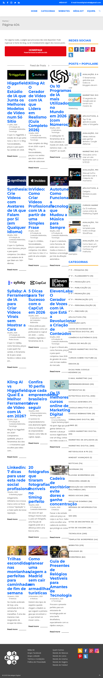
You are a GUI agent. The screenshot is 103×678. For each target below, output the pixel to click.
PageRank (74, 469)
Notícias (56, 510)
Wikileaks (74, 551)
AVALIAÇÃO (88, 74)
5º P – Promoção (77, 294)
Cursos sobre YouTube (81, 358)
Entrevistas (75, 390)
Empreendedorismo (39, 413)
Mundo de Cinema (60, 659)
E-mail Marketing (78, 378)
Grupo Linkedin (34, 656)
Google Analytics (78, 408)
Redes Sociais (14, 339)
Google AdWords (78, 402)
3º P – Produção (77, 282)
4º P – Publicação (78, 288)
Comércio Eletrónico (80, 337)
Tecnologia (13, 131)
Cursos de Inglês (78, 343)
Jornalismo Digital (79, 419)
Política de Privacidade (37, 662)
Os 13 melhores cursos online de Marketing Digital (90, 211)
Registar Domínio (78, 501)
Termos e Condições (36, 659)
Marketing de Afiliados (82, 440)
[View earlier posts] (48, 65)
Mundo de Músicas (60, 653)
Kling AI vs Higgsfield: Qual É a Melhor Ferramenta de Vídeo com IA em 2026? (18, 399)
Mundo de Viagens (60, 662)
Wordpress (75, 557)
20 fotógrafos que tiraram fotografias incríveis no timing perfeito (39, 484)
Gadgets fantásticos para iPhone (89, 194)
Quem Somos (58, 650)
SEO (70, 516)
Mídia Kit (31, 650)
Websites (74, 545)
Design (72, 364)
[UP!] (99, 675)
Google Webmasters (80, 414)
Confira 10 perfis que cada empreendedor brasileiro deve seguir (43, 395)
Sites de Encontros (79, 522)
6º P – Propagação (78, 299)
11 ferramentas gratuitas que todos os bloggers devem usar (83, 83)
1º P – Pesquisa (76, 270)
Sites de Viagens (78, 528)
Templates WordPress (81, 539)
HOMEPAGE (35, 51)
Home (5, 21)
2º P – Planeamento (79, 276)
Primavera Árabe (78, 481)
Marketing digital (36, 415)
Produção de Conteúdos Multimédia (17, 128)
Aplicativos (57, 130)
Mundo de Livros (59, 656)
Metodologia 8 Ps (78, 452)
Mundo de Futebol (60, 665)
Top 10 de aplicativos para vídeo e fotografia (90, 121)
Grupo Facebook (34, 653)
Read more (12, 156)
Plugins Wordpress (79, 475)
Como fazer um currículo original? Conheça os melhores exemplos (83, 249)
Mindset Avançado (79, 457)
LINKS (71, 425)
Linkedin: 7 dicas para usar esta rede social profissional (19, 478)
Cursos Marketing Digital (83, 349)
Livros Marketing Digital (83, 431)
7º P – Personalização (81, 305)
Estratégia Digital (79, 396)
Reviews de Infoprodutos (83, 507)
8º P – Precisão (77, 311)
